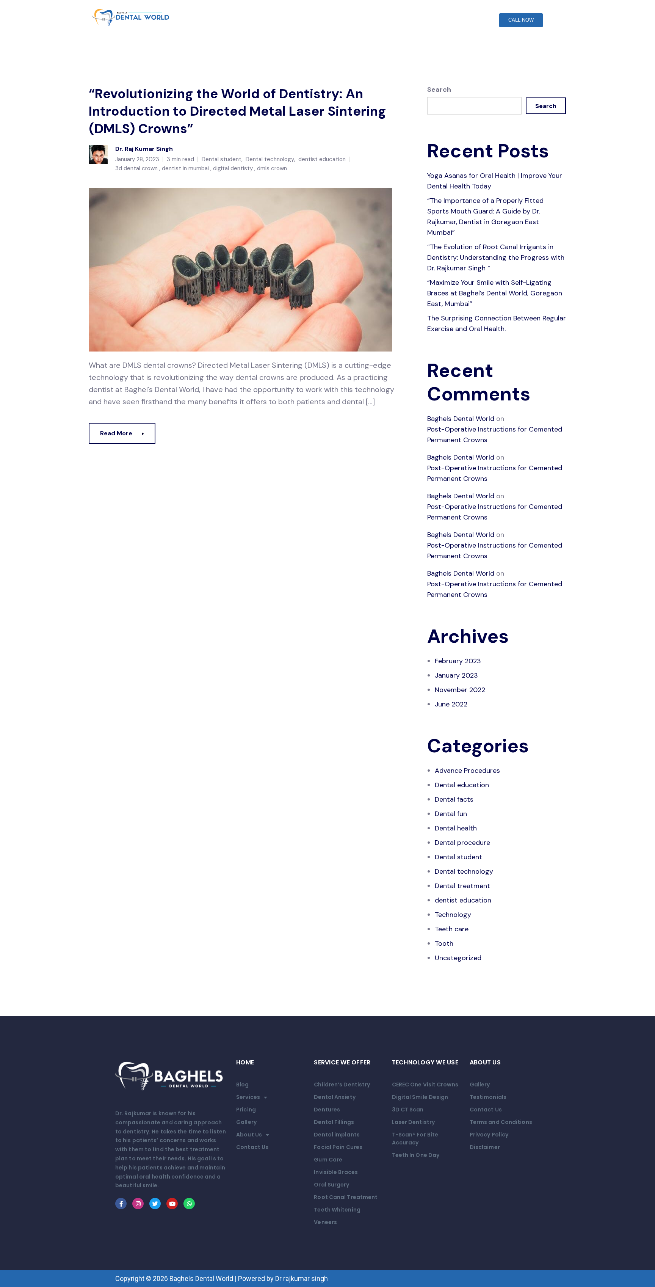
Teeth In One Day (416, 1155)
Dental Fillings (334, 1122)
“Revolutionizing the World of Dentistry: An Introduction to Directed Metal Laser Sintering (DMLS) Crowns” (237, 111)
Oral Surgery (331, 1184)
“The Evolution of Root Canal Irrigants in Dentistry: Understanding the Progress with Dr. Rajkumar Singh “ (495, 257)
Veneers (325, 1222)
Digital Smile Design (420, 1097)
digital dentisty (233, 168)
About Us (249, 1134)
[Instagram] (138, 1203)
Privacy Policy (489, 1134)
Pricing (246, 1109)
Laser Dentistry (413, 1122)
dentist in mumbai (185, 168)
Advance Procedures (467, 770)
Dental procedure (462, 842)
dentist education (322, 159)
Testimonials (488, 1097)
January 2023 (456, 675)
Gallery (246, 1122)
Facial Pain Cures (338, 1147)
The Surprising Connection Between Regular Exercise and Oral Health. (496, 323)
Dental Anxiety (334, 1097)
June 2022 (451, 704)
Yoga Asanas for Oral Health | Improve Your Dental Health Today (494, 181)
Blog (242, 1084)
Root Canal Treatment (346, 1197)
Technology (453, 914)
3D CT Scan (408, 1109)
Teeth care (452, 929)
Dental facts (454, 799)
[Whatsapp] (189, 1203)
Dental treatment (462, 885)
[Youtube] (172, 1203)
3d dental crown (136, 168)
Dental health (456, 828)
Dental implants (337, 1134)
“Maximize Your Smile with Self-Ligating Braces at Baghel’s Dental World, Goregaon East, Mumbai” (494, 293)
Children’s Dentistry (342, 1084)
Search (439, 89)
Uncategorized (458, 957)
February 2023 (458, 660)
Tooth (444, 943)
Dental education (462, 784)
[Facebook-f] (121, 1203)
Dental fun (451, 813)
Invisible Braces (336, 1172)
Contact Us (252, 1147)
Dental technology (270, 159)
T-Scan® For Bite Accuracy (415, 1138)
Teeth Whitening (337, 1209)
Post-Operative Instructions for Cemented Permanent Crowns (494, 434)
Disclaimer (485, 1147)
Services (248, 1097)
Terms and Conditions (501, 1122)
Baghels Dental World (460, 418)
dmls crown (272, 168)
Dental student (221, 159)
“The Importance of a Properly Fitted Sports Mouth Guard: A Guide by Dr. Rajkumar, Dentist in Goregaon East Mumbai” (485, 216)
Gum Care (328, 1159)
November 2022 (460, 689)
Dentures (327, 1109)
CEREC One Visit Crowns (425, 1084)
